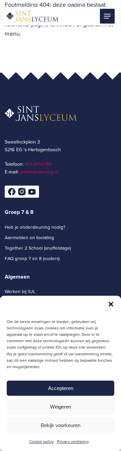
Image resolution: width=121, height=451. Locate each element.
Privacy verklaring (73, 441)
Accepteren (60, 388)
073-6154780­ (38, 164)
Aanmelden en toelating (29, 237)
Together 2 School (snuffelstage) (38, 248)
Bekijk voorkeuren (60, 425)
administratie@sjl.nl (39, 171)
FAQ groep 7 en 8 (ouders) (32, 258)
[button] (111, 304)
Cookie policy (41, 441)
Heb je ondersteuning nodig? (35, 227)
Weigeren (60, 407)
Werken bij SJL (20, 291)
